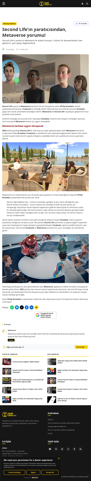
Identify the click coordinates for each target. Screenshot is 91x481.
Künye (50, 433)
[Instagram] (56, 449)
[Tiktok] (62, 449)
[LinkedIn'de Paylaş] (32, 307)
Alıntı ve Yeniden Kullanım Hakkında (61, 430)
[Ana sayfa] (45, 3)
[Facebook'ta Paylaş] (27, 307)
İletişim (50, 419)
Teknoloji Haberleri (9, 24)
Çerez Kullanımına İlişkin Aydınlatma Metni (64, 423)
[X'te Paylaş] (22, 307)
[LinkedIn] (80, 449)
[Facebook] (74, 449)
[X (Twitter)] (68, 449)
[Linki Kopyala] (36, 307)
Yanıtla (11, 340)
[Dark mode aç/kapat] (82, 3)
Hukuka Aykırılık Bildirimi (57, 426)
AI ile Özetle (83, 23)
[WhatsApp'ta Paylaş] (12, 307)
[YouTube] (50, 449)
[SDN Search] (87, 3)
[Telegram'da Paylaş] (17, 307)
